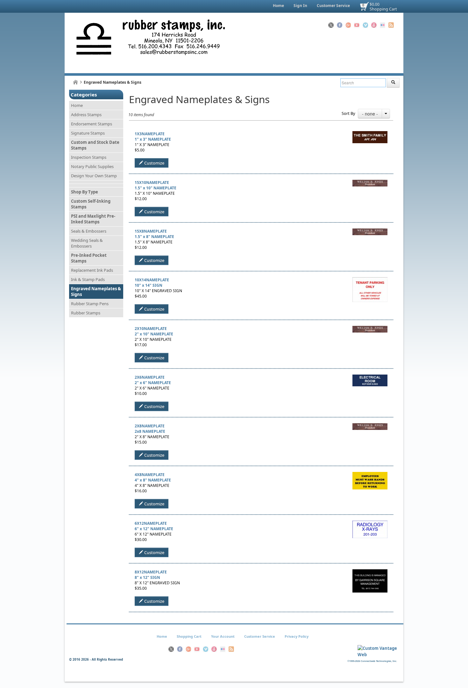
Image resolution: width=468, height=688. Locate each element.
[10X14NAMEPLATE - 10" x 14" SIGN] (369, 280)
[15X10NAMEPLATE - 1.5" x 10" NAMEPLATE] (369, 182)
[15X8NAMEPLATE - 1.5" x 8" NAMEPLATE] (369, 231)
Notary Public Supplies (92, 166)
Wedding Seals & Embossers (87, 243)
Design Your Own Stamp (94, 176)
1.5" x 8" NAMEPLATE (154, 236)
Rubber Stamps (85, 313)
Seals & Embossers (88, 231)
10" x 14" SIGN (148, 285)
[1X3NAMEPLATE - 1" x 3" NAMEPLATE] (369, 134)
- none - (370, 113)
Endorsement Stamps (91, 124)
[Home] (75, 82)
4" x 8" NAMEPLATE (153, 480)
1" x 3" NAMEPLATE (153, 139)
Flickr (382, 25)
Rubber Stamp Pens (90, 303)
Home (278, 5)
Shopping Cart (383, 9)
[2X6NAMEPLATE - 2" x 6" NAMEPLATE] (369, 377)
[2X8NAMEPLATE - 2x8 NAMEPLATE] (369, 426)
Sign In (300, 5)
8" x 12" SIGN (147, 577)
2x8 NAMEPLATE (150, 431)
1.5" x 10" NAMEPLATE (155, 188)
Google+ (348, 25)
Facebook (339, 25)
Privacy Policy (296, 636)
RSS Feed (391, 25)
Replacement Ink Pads (92, 270)
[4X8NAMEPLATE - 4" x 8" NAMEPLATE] (369, 474)
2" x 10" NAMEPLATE (154, 334)
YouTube (356, 25)
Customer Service (333, 5)
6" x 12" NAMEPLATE (154, 528)
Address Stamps (86, 114)
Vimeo (365, 25)
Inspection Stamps (88, 157)
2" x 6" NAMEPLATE (153, 382)
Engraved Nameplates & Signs (96, 291)
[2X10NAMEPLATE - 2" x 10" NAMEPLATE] (369, 328)
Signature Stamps (88, 133)
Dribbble (374, 25)
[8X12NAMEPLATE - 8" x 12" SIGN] (369, 572)
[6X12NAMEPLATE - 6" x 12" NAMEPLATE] (369, 523)
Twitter (331, 25)
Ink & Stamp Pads (88, 279)
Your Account (223, 636)
